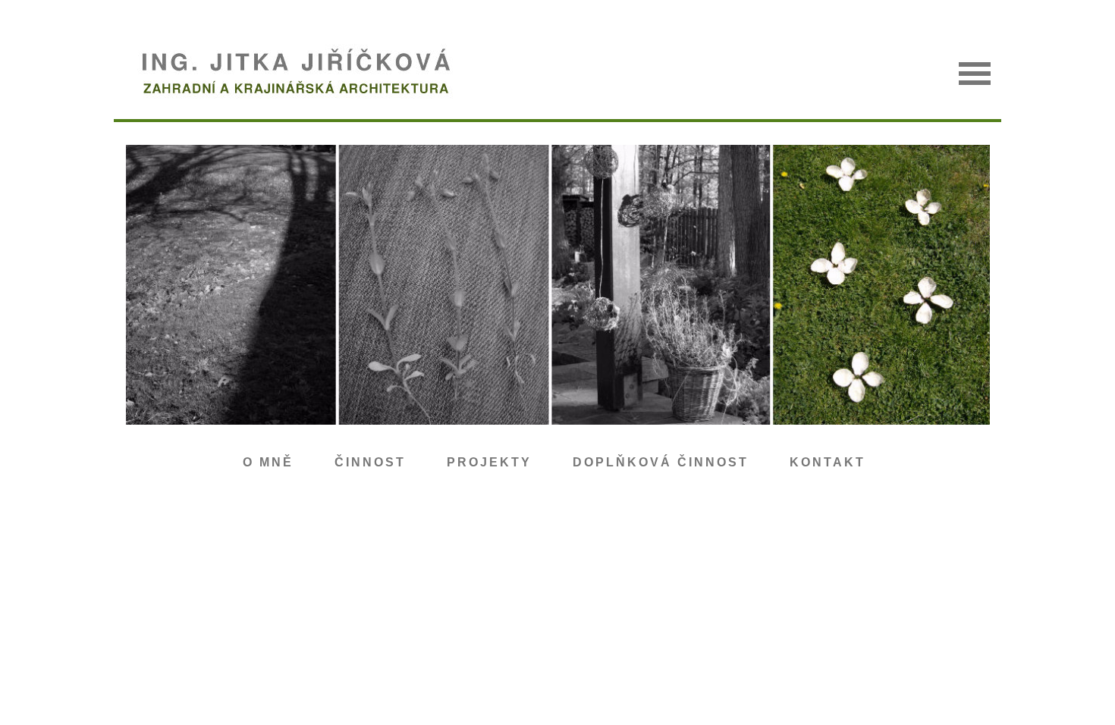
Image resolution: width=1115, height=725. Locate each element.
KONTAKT (827, 462)
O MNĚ (268, 462)
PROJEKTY (489, 462)
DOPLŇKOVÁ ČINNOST (661, 462)
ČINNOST (370, 462)
